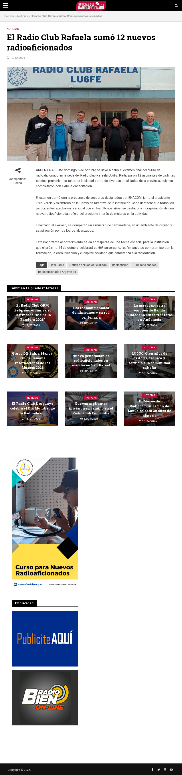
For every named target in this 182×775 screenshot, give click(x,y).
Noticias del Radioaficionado (88, 265)
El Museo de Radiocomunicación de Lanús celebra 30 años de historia (149, 408)
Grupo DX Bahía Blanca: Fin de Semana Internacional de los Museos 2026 (32, 360)
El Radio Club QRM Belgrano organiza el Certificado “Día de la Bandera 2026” (32, 312)
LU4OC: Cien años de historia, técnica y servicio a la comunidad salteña (149, 360)
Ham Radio (57, 265)
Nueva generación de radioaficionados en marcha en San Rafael (91, 360)
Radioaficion (120, 265)
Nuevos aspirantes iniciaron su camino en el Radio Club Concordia (91, 408)
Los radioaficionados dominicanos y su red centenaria (91, 312)
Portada (9, 16)
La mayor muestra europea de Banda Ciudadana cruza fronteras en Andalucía (149, 312)
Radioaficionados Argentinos (57, 272)
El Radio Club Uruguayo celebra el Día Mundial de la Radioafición (32, 408)
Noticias (22, 16)
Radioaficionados (145, 265)
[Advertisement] (118, 485)
